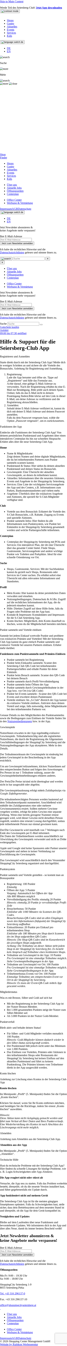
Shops (10, 20)
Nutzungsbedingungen (19, 721)
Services (11, 32)
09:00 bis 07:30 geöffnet (13, 333)
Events (10, 29)
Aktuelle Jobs (14, 187)
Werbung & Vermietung (20, 202)
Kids (9, 35)
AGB (15, 208)
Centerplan (13, 194)
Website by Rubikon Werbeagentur (19, 1344)
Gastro (10, 23)
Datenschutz (24, 208)
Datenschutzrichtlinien (12, 252)
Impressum (6, 208)
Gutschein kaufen (9, 327)
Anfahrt (4, 330)
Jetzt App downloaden (49, 7)
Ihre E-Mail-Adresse (11, 236)
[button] (33, 356)
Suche (3, 323)
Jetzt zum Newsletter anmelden (17, 243)
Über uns (12, 184)
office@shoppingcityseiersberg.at (18, 1305)
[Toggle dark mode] (10, 11)
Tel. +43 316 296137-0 (12, 1293)
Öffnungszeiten (15, 190)
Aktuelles (12, 26)
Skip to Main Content (11, 1)
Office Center (14, 199)
